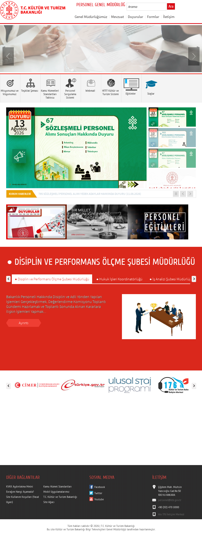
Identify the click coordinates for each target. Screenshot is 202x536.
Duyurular (135, 16)
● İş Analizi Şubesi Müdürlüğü (171, 279)
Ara (170, 6)
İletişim (168, 16)
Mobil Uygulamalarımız (56, 491)
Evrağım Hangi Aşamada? (20, 491)
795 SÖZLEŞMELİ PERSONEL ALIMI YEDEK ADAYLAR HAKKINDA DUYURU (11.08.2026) (89, 194)
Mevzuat (117, 16)
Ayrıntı (23, 322)
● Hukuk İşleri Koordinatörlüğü (119, 279)
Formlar (153, 16)
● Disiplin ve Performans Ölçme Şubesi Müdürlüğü (52, 279)
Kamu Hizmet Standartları (57, 486)
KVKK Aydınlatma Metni (19, 486)
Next (193, 56)
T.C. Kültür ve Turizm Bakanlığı (60, 497)
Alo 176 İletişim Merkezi (171, 514)
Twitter (98, 493)
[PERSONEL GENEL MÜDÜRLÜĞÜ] (101, 48)
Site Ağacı (48, 502)
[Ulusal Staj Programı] (129, 384)
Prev (8, 56)
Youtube (99, 499)
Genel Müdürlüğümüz (91, 16)
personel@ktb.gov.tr (169, 500)
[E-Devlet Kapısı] (83, 384)
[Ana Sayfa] (32, 9)
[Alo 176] (175, 384)
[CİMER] (37, 384)
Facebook (99, 487)
